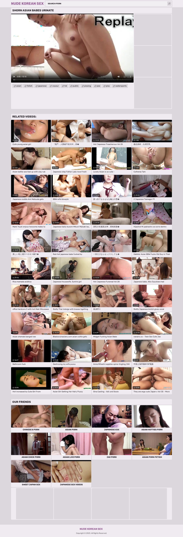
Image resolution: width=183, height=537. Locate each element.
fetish (29, 86)
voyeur (55, 86)
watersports (121, 86)
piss (108, 86)
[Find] (169, 3)
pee (98, 86)
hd (65, 86)
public (76, 86)
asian (18, 86)
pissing (87, 86)
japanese (42, 86)
